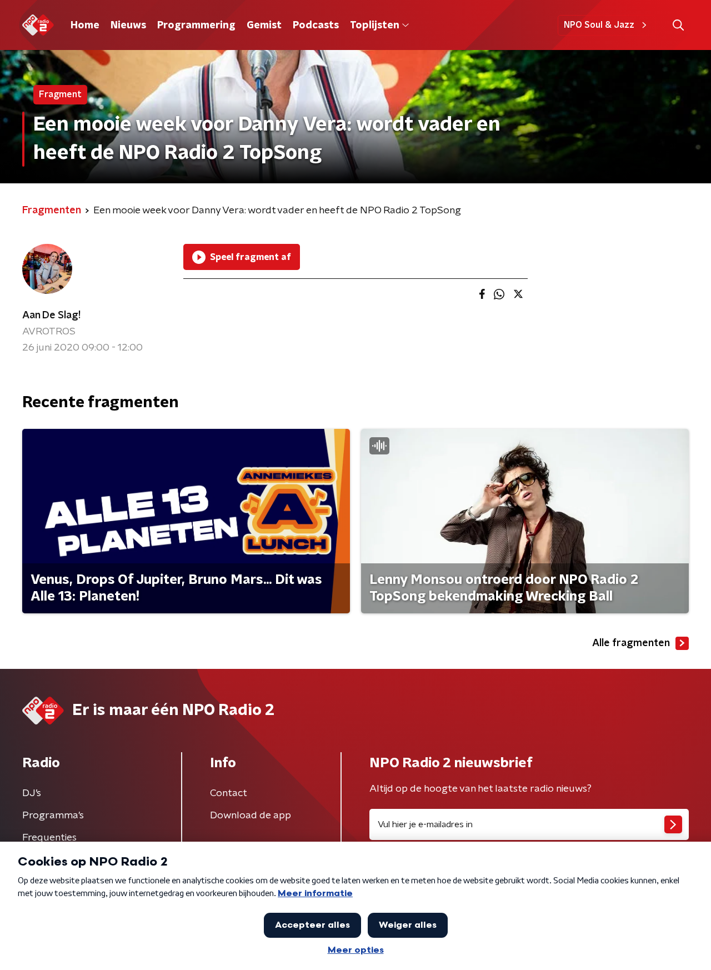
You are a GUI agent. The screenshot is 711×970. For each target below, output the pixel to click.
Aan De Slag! (51, 316)
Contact (228, 793)
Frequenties (49, 838)
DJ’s (31, 793)
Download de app (250, 816)
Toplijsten (374, 26)
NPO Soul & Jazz (599, 25)
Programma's (53, 816)
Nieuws (128, 26)
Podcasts (316, 26)
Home (85, 26)
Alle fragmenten (631, 643)
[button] (678, 25)
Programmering (196, 26)
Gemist (264, 26)
